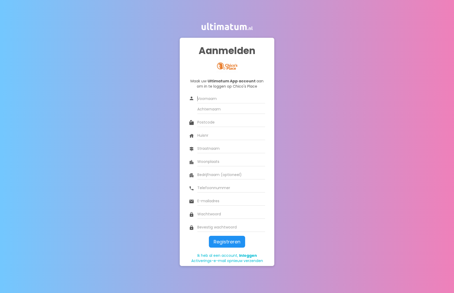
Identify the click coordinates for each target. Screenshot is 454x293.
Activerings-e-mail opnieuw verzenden (227, 260)
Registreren (227, 241)
